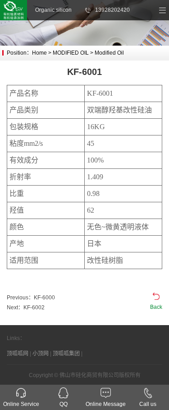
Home (39, 53)
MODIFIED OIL (71, 53)
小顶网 (40, 353)
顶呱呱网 (17, 353)
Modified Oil (109, 53)
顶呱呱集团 (66, 353)
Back (156, 307)
